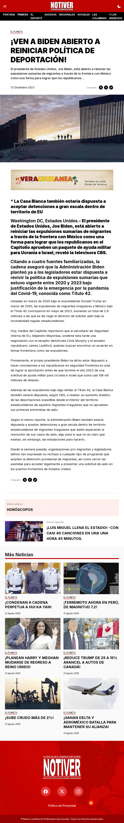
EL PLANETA (17, 32)
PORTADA (9, 14)
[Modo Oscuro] (119, 6)
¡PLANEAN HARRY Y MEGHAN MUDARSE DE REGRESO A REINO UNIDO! (32, 662)
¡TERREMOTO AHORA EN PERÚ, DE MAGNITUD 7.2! (91, 604)
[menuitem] (62, 806)
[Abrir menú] (5, 6)
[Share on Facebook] (106, 87)
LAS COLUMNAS (99, 16)
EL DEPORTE (36, 16)
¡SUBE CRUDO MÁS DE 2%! (29, 717)
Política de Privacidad (62, 805)
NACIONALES (67, 14)
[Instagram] (78, 791)
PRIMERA (22, 14)
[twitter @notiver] (62, 791)
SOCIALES (83, 14)
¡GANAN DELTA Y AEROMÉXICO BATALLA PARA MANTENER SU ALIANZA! (90, 722)
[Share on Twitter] (101, 87)
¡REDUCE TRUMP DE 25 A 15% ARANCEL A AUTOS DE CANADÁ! (90, 662)
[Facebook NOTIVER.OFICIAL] (46, 791)
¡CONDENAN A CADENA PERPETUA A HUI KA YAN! (28, 604)
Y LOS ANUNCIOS (115, 16)
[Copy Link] (111, 87)
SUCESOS (51, 14)
